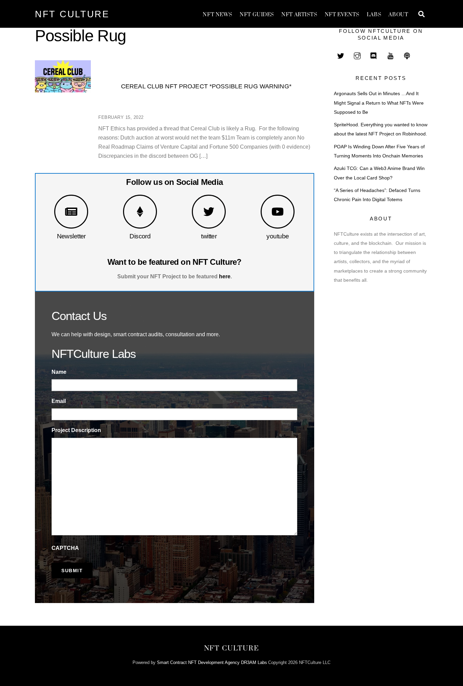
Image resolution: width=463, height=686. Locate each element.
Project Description (76, 430)
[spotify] (407, 55)
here (224, 276)
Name (59, 372)
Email (59, 401)
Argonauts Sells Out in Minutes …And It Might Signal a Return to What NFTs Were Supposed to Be (379, 102)
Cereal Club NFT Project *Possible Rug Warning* (206, 86)
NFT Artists (299, 15)
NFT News (218, 15)
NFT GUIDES (257, 15)
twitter (209, 236)
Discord (139, 236)
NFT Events (342, 15)
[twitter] (340, 55)
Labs (374, 15)
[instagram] (357, 55)
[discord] (374, 55)
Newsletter (71, 236)
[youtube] (390, 55)
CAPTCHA (65, 548)
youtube (277, 236)
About (398, 15)
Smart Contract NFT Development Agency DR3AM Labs (212, 662)
